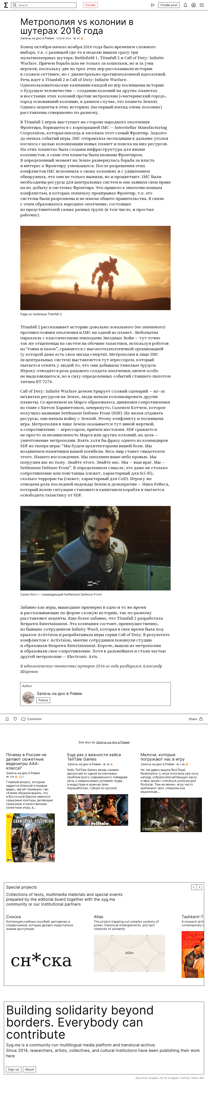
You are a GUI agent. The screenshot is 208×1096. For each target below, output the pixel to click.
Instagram (173, 1078)
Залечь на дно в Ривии (37, 38)
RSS (202, 1078)
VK (165, 1078)
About (29, 1069)
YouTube (185, 1078)
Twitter (194, 1078)
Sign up (13, 1069)
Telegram (153, 1078)
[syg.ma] (6, 5)
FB (161, 1078)
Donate (90, 5)
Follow (43, 700)
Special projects (21, 887)
